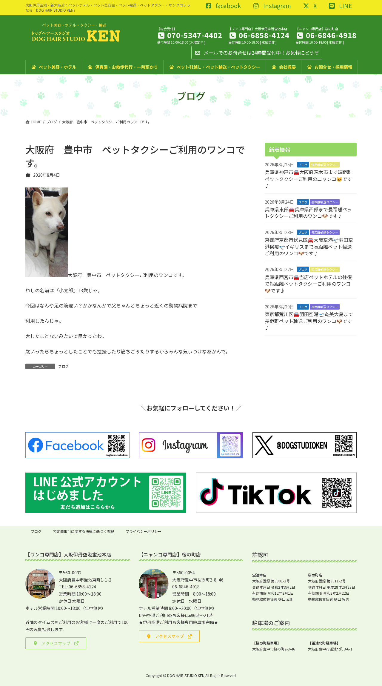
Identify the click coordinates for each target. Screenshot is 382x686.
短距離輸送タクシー (324, 164)
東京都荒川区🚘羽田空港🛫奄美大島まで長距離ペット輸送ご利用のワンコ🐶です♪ (309, 320)
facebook (228, 6)
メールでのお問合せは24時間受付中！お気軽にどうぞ (261, 52)
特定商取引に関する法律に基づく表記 (83, 531)
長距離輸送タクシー (324, 201)
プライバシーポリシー (143, 531)
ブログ (63, 366)
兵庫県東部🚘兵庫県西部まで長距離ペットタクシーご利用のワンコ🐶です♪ (308, 212)
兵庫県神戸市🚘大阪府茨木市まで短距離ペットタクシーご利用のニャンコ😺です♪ (308, 178)
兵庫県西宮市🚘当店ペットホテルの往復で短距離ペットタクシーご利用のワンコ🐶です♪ (308, 283)
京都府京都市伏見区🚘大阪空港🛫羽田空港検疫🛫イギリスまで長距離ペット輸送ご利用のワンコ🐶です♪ (309, 246)
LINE (345, 6)
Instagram (276, 6)
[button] (55, 643)
